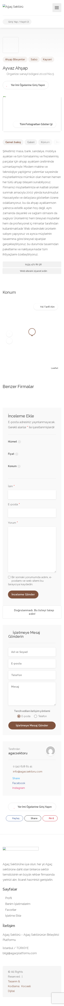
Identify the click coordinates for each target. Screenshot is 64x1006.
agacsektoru (17, 753)
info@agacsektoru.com (27, 771)
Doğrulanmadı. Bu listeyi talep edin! (33, 612)
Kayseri (47, 59)
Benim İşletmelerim (17, 904)
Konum (45, 142)
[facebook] (48, 981)
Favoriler (10, 909)
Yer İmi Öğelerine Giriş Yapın (35, 806)
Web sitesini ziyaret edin (33, 271)
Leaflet (54, 368)
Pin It (51, 818)
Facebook (18, 783)
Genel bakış (13, 142)
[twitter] (36, 981)
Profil (8, 898)
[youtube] (42, 981)
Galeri (30, 142)
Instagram (18, 788)
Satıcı (34, 59)
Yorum (13, 523)
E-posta (14, 504)
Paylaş (15, 818)
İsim (11, 486)
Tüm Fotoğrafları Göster (34, 124)
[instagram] (54, 981)
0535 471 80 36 (33, 264)
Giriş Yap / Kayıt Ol (18, 21)
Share (16, 778)
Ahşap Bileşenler (15, 59)
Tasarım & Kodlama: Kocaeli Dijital (19, 986)
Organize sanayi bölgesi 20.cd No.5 (30, 74)
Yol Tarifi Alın (47, 306)
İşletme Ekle (13, 915)
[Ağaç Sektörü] (13, 6)
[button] (9, 334)
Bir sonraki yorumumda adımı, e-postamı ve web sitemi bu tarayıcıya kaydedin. (30, 581)
